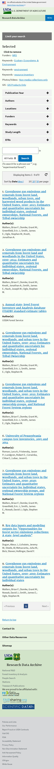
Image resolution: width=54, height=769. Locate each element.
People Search (8, 678)
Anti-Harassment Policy (11, 752)
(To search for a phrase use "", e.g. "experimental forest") (19, 165)
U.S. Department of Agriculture (28, 10)
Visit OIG (5, 733)
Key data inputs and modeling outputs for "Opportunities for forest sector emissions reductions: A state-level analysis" (25, 530)
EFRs (8, 140)
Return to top (9, 619)
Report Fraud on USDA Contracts (15, 729)
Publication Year (14, 92)
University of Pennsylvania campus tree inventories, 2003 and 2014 (25, 439)
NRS (14, 55)
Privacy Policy (8, 745)
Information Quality (10, 756)
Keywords (10, 124)
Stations (6, 681)
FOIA (4, 737)
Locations (10, 108)
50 (37, 181)
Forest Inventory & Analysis (14, 674)
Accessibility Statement (11, 741)
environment (21, 69)
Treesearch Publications (13, 685)
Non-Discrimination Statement (14, 748)
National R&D (8, 670)
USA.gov (5, 760)
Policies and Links (9, 722)
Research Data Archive (13, 17)
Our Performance (9, 725)
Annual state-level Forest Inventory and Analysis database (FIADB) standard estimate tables (24, 308)
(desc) (20, 181)
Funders (10, 116)
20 (34, 181)
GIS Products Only (16, 84)
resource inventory (24, 74)
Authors (9, 100)
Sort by (14, 181)
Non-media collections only (33, 79)
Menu (49, 18)
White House (7, 764)
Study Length (13, 132)
